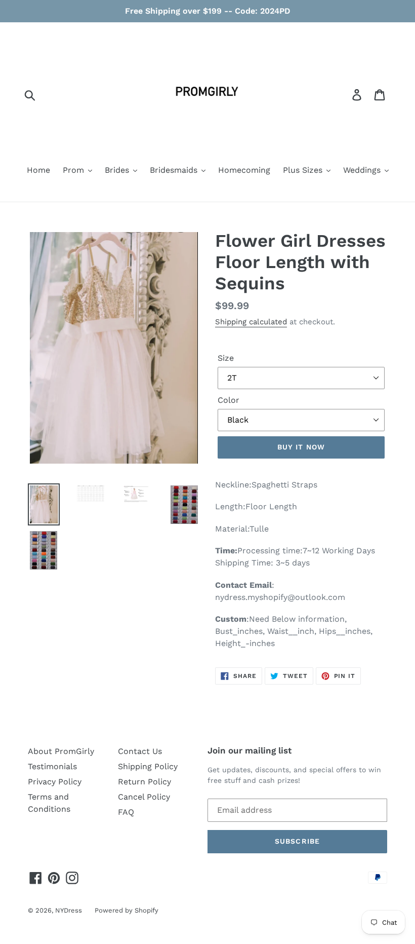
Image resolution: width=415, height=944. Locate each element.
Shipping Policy (148, 766)
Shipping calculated (251, 321)
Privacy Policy (54, 781)
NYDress (68, 910)
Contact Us (140, 751)
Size (226, 358)
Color (228, 400)
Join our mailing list (250, 750)
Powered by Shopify (126, 910)
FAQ (126, 812)
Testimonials (52, 766)
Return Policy (144, 781)
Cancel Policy (144, 797)
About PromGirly (61, 751)
